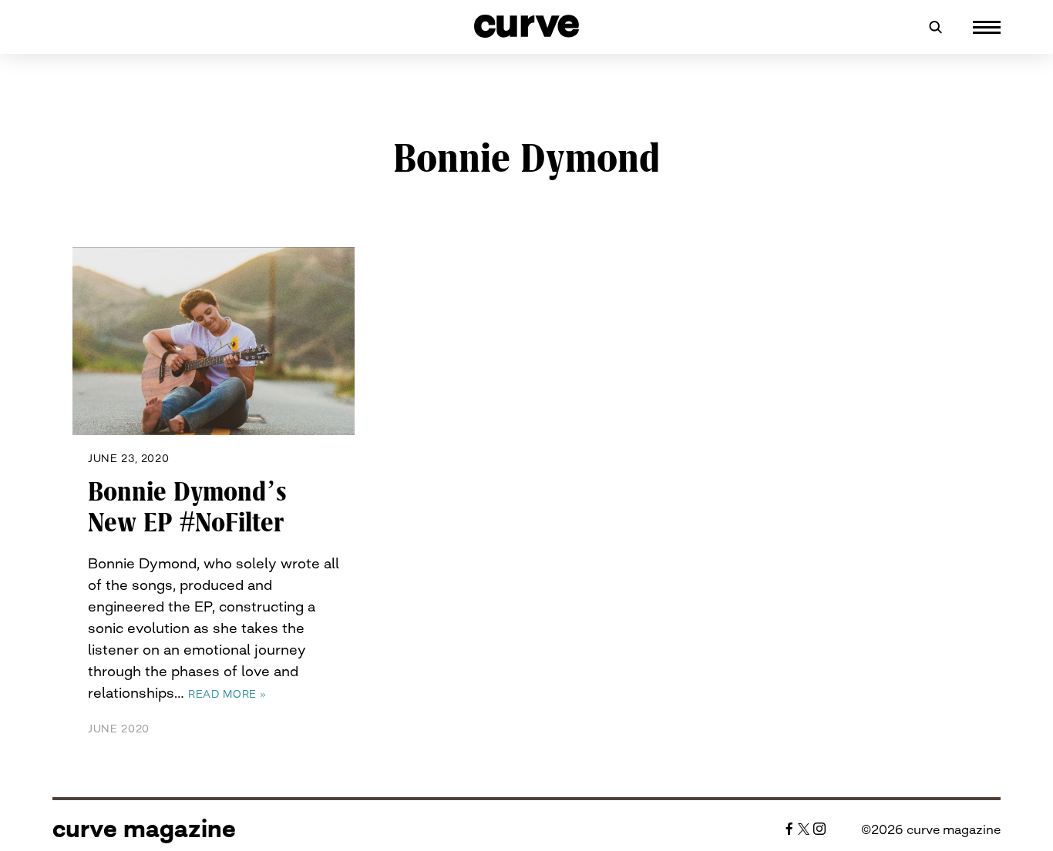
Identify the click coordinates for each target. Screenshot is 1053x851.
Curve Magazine (144, 828)
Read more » (227, 694)
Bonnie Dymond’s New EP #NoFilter (187, 507)
